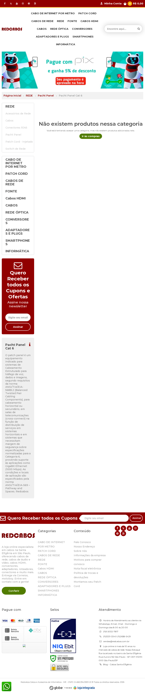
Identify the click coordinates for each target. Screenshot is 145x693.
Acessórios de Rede (15, 113)
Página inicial (12, 95)
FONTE (42, 564)
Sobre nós (80, 551)
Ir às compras (91, 136)
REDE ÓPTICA (47, 577)
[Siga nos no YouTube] (129, 528)
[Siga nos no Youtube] (16, 3)
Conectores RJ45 (16, 127)
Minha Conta (112, 3)
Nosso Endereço (84, 546)
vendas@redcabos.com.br (116, 641)
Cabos (9, 120)
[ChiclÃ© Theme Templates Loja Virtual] (61, 688)
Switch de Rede (15, 148)
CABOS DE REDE (49, 555)
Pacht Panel (46, 95)
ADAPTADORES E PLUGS (54, 586)
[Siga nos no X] (10, 3)
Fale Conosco (82, 542)
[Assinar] (18, 327)
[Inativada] (63, 636)
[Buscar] (138, 29)
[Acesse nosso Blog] (34, 3)
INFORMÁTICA (47, 595)
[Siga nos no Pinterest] (28, 3)
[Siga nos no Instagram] (22, 3)
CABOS (42, 573)
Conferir (13, 590)
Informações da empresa (90, 555)
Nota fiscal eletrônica (87, 568)
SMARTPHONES (48, 590)
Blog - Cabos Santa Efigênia (117, 664)
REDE (29, 95)
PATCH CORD (47, 551)
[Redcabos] (12, 28)
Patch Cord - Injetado (17, 141)
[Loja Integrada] (84, 687)
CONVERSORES (48, 581)
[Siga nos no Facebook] (4, 3)
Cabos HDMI (46, 568)
